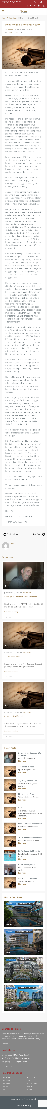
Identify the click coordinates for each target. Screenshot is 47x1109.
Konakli (30, 1089)
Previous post (12, 534)
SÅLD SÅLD (37, 932)
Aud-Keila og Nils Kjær (27, 878)
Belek (6, 1086)
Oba (28, 1080)
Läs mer (21, 761)
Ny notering (23, 904)
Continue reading (11, 612)
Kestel (29, 1086)
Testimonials (11, 18)
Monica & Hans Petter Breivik (30, 824)
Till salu (32, 904)
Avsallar (7, 1080)
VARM (38, 904)
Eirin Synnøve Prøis (26, 794)
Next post (36, 534)
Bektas (7, 1083)
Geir (20, 808)
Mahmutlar (31, 1077)
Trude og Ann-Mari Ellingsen (30, 837)
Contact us (6, 1066)
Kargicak (7, 1089)
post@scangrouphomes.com (17, 1061)
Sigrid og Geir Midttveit (27, 780)
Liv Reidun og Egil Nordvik (29, 851)
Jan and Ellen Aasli (26, 767)
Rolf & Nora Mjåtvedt (26, 865)
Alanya (7, 1077)
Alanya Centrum (33, 1083)
